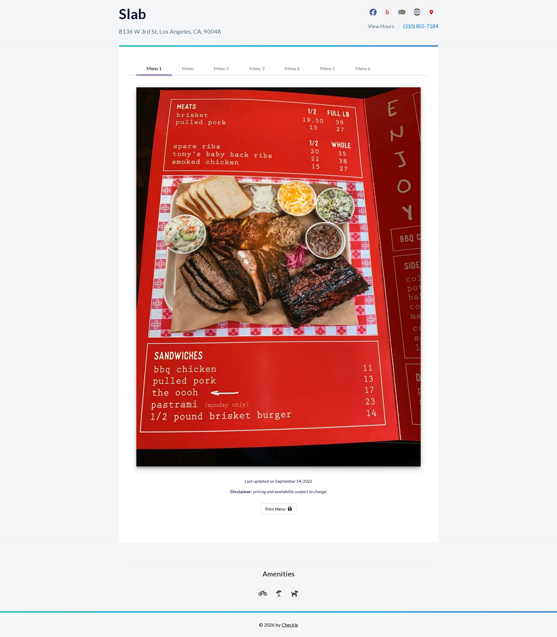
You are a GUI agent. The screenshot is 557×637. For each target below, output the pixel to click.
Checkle (290, 624)
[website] (417, 12)
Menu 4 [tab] (292, 68)
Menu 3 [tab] (256, 68)
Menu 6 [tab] (362, 68)
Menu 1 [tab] (154, 68)
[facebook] (373, 12)
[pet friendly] (294, 593)
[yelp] (387, 12)
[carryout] (263, 593)
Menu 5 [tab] (327, 68)
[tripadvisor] (401, 12)
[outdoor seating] (279, 593)
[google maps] (431, 12)
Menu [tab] (187, 68)
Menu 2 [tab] (221, 68)
